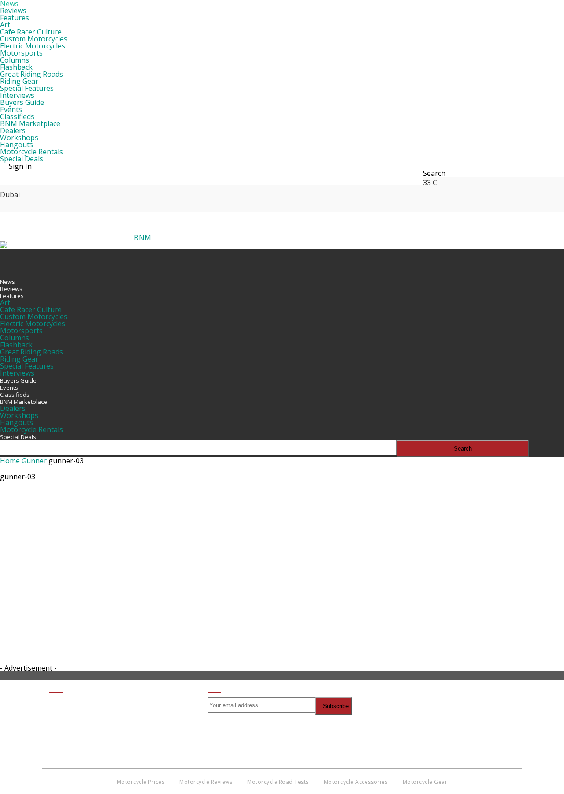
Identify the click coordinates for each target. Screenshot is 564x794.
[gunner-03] (22, 527)
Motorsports (21, 53)
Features (14, 17)
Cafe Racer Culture (31, 32)
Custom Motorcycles (33, 39)
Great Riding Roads (31, 74)
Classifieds (17, 116)
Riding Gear (19, 81)
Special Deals (21, 159)
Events (11, 109)
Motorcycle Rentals (31, 152)
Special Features (27, 88)
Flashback (16, 67)
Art (5, 25)
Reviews (13, 10)
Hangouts (16, 144)
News (7, 282)
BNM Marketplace (30, 123)
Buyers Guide (22, 102)
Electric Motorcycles (32, 46)
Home (10, 461)
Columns (14, 60)
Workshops (19, 137)
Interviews (17, 95)
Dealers (13, 130)
